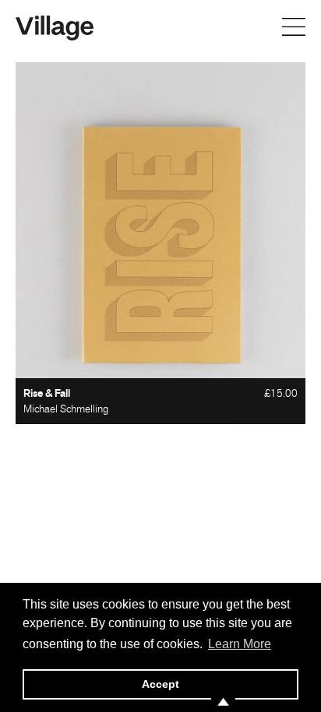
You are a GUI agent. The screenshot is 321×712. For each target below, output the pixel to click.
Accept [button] (160, 684)
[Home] (54, 26)
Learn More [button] (239, 644)
